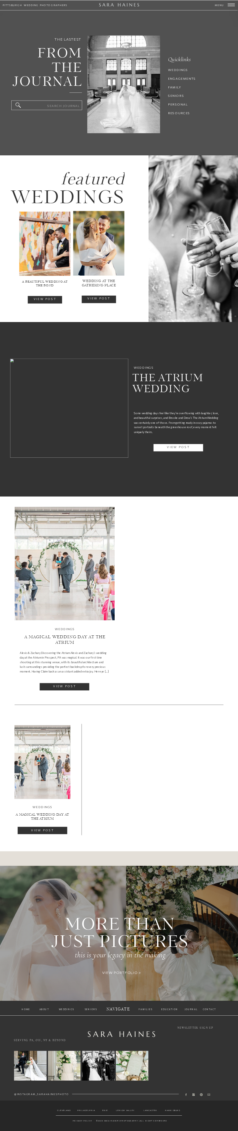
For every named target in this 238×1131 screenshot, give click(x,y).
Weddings (144, 367)
